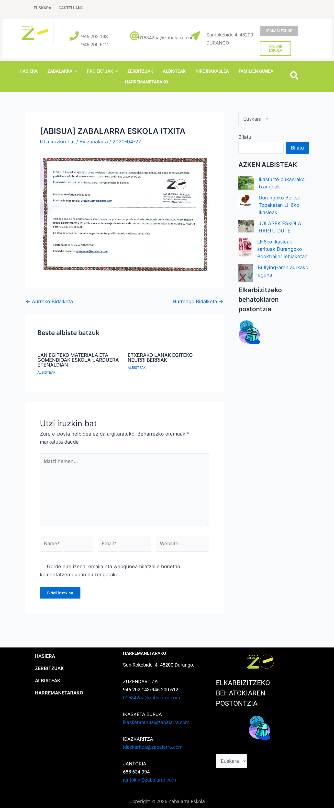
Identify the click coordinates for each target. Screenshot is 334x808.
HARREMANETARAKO (146, 81)
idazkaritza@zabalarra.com (153, 747)
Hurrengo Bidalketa (198, 301)
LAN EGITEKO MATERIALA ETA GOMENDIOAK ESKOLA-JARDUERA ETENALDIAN (78, 360)
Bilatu (244, 137)
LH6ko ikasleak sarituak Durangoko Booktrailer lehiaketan (282, 249)
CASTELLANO (71, 8)
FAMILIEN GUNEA (256, 71)
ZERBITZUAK (140, 71)
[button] (62, 71)
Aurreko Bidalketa (49, 301)
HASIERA (29, 71)
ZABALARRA (59, 71)
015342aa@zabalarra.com (151, 698)
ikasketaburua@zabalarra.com (156, 722)
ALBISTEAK (174, 71)
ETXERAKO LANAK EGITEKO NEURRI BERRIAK (160, 357)
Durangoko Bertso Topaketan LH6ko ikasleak (280, 205)
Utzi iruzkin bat (57, 142)
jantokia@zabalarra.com (149, 780)
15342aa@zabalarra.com (168, 38)
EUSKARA (42, 8)
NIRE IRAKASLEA (212, 71)
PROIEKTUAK (100, 71)
